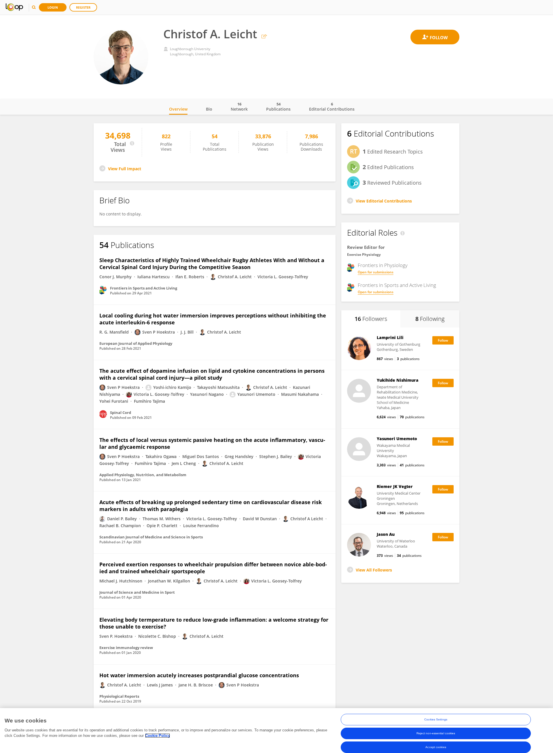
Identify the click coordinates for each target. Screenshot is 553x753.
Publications (278, 106)
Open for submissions (375, 272)
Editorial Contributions (332, 106)
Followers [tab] (371, 319)
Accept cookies (435, 747)
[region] (276, 730)
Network (239, 106)
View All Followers (374, 570)
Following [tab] (429, 319)
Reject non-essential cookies (435, 733)
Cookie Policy (157, 735)
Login (53, 7)
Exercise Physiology (364, 254)
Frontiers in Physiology (383, 265)
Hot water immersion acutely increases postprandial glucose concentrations (199, 675)
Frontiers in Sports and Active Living (397, 285)
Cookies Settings (435, 719)
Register (83, 7)
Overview (178, 109)
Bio (209, 109)
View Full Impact (124, 168)
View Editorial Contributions (384, 201)
